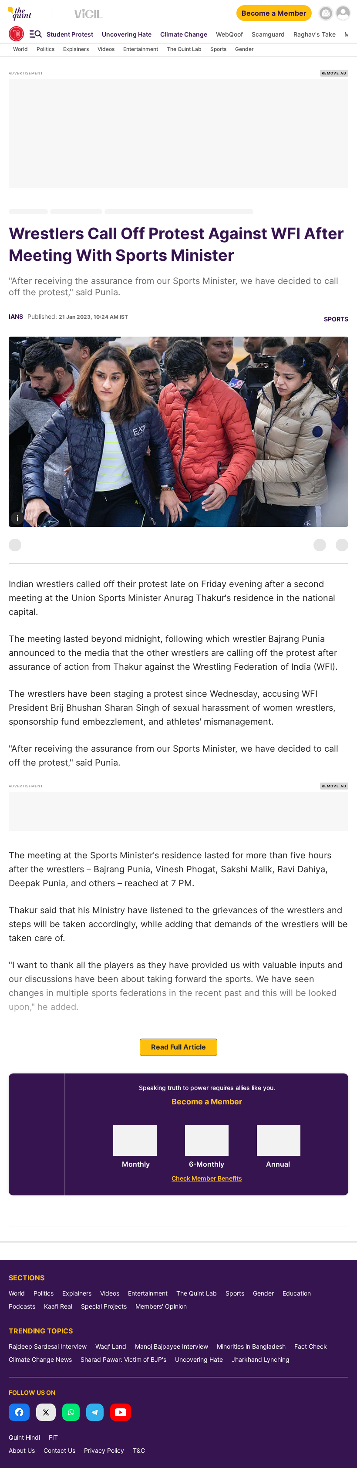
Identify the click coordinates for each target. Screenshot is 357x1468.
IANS (16, 316)
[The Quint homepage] (20, 14)
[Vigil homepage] (88, 17)
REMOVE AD (334, 73)
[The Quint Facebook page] (19, 1413)
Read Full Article (178, 1047)
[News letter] (325, 13)
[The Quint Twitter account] (46, 1413)
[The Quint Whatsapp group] (71, 1413)
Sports (336, 319)
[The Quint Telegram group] (95, 1413)
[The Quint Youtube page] (120, 1413)
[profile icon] (342, 13)
